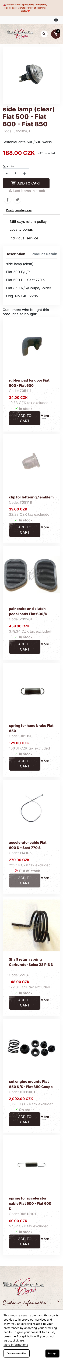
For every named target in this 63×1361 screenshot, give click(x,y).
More (44, 416)
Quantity (8, 166)
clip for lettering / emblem (31, 497)
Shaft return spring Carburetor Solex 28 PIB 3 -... (31, 964)
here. (22, 1341)
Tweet (17, 199)
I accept (52, 1353)
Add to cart (26, 183)
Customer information (25, 1302)
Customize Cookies (16, 1353)
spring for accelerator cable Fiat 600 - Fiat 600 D (30, 1203)
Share (7, 199)
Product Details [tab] (44, 254)
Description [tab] (15, 254)
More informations (16, 1344)
